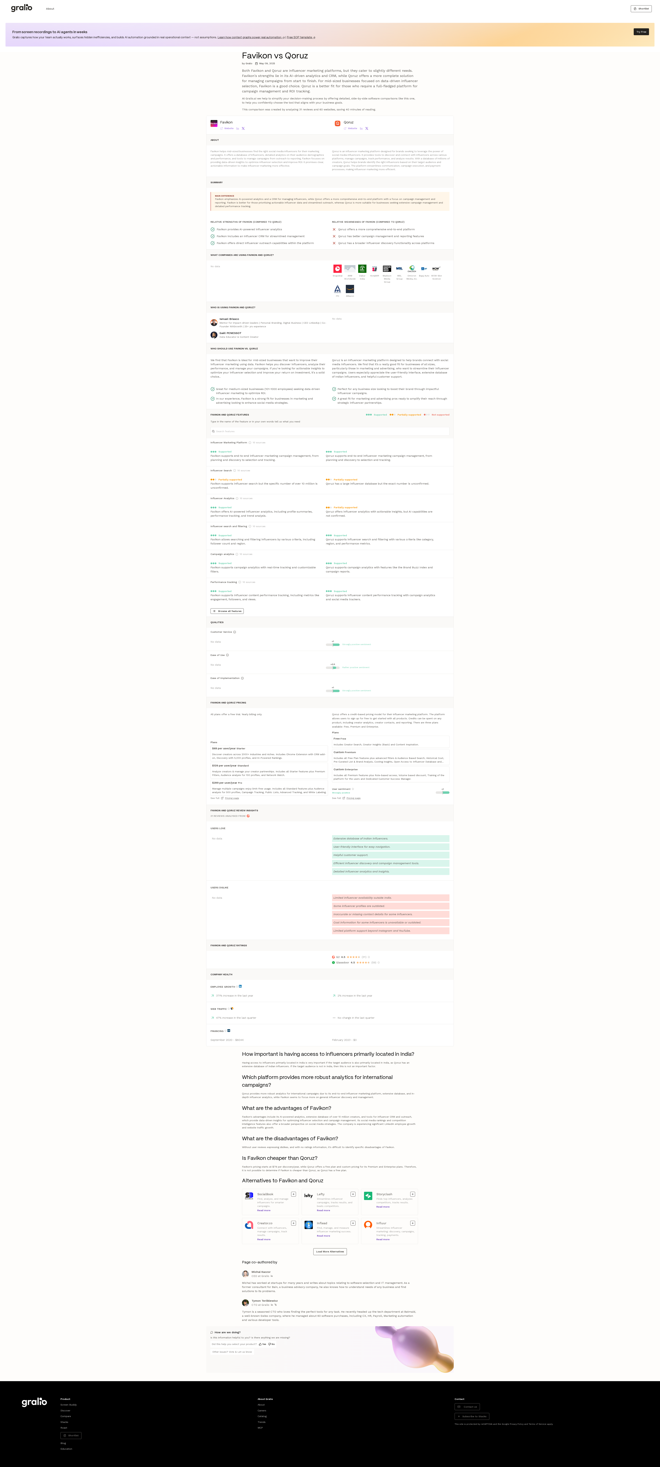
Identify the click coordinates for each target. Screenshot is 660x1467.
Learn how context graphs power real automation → (251, 37)
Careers (262, 1410)
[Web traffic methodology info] (229, 1009)
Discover (65, 1410)
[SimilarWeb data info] (232, 1008)
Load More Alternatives (330, 1251)
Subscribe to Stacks (474, 1416)
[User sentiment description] (353, 789)
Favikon (226, 122)
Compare (65, 1416)
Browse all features (229, 611)
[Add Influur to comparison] (412, 1223)
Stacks (64, 1422)
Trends (262, 1422)
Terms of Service (537, 1424)
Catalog (262, 1416)
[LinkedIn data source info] (240, 986)
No (273, 1344)
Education (66, 1448)
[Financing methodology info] (225, 1031)
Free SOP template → (301, 37)
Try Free (641, 31)
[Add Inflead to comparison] (353, 1223)
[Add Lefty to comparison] (353, 1194)
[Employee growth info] (237, 987)
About (50, 8)
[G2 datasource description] (369, 957)
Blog (63, 1443)
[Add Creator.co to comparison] (293, 1223)
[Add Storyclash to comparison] (412, 1194)
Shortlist (644, 8)
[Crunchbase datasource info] (228, 1030)
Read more (264, 1210)
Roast (63, 1427)
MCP (260, 1427)
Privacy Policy (517, 1424)
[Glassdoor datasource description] (379, 963)
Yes (264, 1344)
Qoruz (349, 122)
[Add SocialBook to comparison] (293, 1194)
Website (229, 128)
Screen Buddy (68, 1404)
